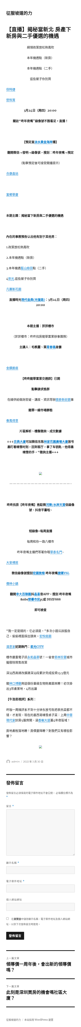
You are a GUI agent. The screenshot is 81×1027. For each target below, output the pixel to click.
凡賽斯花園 (13, 289)
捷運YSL (63, 573)
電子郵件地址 (15, 881)
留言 (10, 806)
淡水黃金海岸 (43, 142)
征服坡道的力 (19, 13)
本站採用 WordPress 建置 (38, 1019)
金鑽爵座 (12, 368)
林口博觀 (15, 683)
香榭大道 (44, 720)
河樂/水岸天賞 (55, 505)
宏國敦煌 (39, 573)
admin (15, 761)
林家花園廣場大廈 (56, 441)
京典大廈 (20, 441)
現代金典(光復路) (33, 300)
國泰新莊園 (63, 399)
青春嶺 (51, 347)
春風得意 (12, 420)
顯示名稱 (12, 862)
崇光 (11, 279)
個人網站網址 (14, 899)
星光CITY (37, 646)
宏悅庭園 (45, 636)
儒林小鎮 (12, 583)
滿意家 (10, 646)
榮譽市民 (34, 599)
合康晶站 (12, 173)
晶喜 (37, 594)
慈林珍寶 (60, 657)
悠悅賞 (10, 100)
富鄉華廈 (12, 194)
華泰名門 (56, 552)
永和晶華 (33, 657)
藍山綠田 (27, 268)
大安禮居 (12, 562)
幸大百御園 (23, 594)
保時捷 (10, 89)
